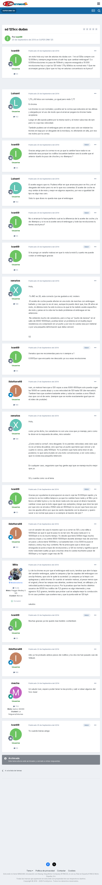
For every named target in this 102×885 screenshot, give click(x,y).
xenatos (15, 280)
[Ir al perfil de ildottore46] (16, 391)
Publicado (44, 51)
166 (16, 405)
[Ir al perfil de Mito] (16, 574)
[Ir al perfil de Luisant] (16, 103)
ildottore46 (15, 381)
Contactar (61, 871)
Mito (15, 564)
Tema (29, 871)
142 (16, 117)
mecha (15, 683)
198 (16, 304)
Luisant (15, 93)
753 (17, 706)
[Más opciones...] (95, 51)
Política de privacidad (45, 871)
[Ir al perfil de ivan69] (7, 38)
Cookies (71, 871)
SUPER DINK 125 (46, 40)
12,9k (16, 588)
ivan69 (15, 50)
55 (16, 74)
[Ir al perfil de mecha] (16, 693)
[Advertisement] (51, 20)
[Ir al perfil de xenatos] (16, 290)
